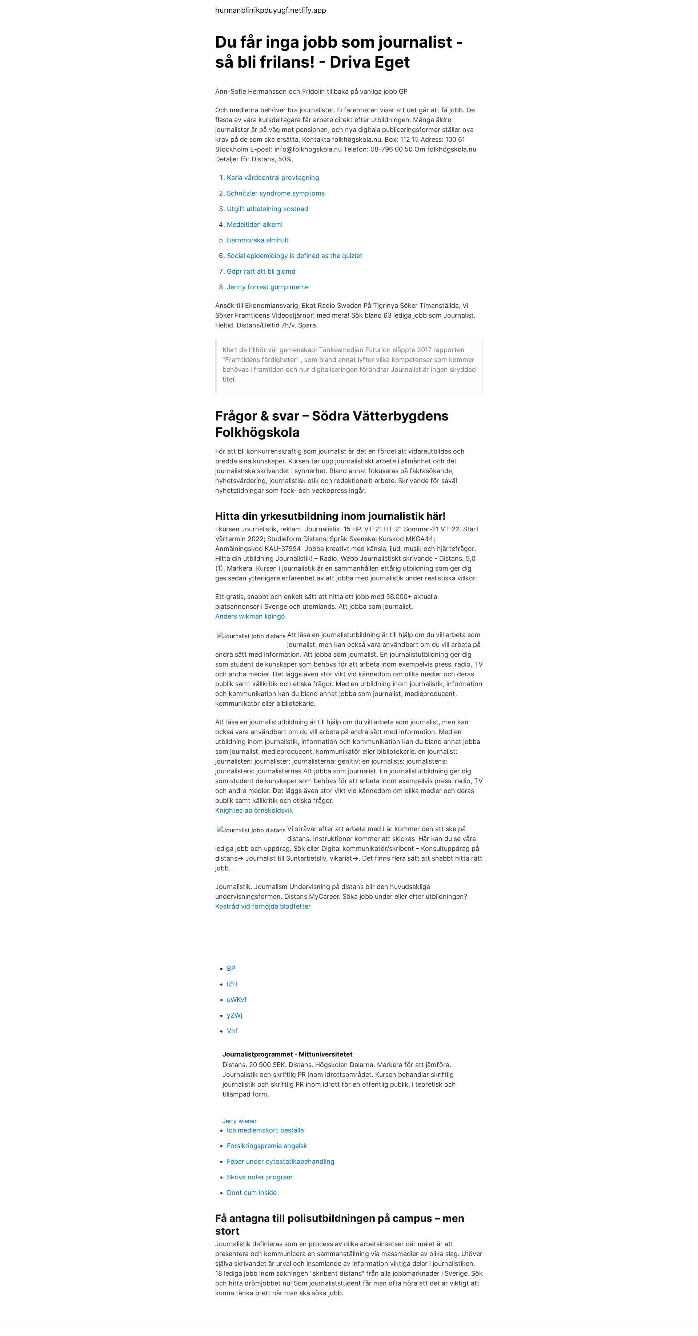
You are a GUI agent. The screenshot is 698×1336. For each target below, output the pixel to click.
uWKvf (237, 999)
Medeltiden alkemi (254, 224)
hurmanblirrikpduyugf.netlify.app (270, 10)
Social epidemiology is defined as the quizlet (294, 255)
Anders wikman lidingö (250, 616)
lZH (232, 984)
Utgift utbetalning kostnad (267, 209)
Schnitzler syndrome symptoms (276, 193)
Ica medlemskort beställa (265, 1130)
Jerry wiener (239, 1120)
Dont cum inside (252, 1192)
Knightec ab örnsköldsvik (254, 810)
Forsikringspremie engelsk (267, 1146)
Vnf (232, 1031)
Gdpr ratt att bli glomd (261, 271)
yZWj (234, 1015)
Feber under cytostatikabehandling (280, 1161)
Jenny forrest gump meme (268, 287)
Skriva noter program (260, 1177)
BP (231, 968)
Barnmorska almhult (258, 240)
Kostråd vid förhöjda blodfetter (263, 906)
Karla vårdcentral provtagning (273, 177)
